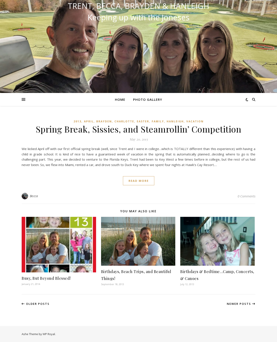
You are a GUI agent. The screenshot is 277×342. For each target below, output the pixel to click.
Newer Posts (239, 304)
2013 (77, 121)
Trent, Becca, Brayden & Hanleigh (138, 6)
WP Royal (49, 334)
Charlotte (124, 121)
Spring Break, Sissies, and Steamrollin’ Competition (139, 129)
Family (158, 121)
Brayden (104, 121)
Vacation (195, 121)
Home (120, 99)
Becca (34, 196)
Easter (143, 121)
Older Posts (37, 304)
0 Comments (246, 196)
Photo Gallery (147, 99)
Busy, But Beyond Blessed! (46, 278)
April (89, 121)
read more (139, 181)
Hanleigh (175, 121)
